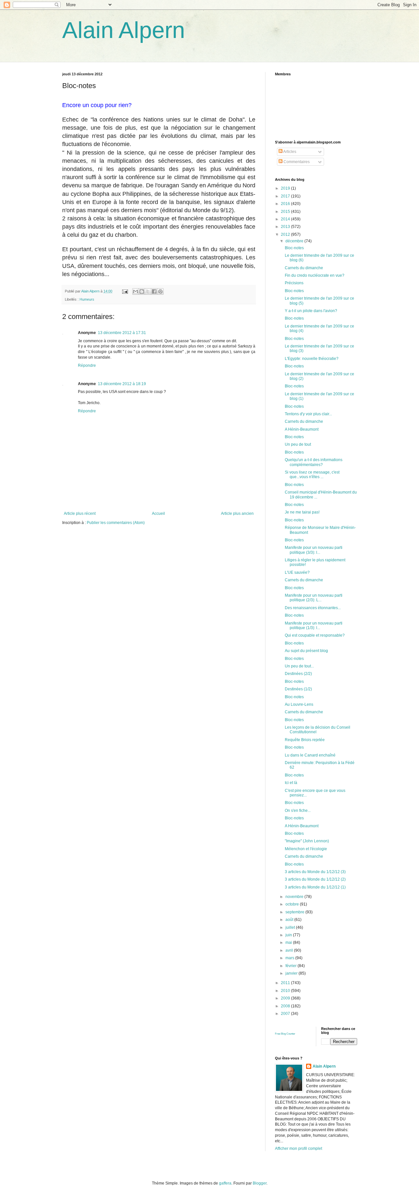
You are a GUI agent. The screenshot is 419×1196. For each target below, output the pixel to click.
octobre (292, 904)
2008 (286, 1006)
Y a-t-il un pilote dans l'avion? (311, 310)
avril (289, 950)
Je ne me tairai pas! (302, 512)
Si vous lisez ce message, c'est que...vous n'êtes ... (312, 474)
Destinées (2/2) (298, 673)
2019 (286, 188)
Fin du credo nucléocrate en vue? (314, 275)
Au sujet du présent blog (306, 650)
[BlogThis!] (141, 291)
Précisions (294, 283)
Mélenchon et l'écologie (306, 849)
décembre (294, 241)
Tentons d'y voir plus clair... (308, 414)
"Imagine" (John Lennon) (307, 841)
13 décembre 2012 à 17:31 (122, 332)
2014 (286, 219)
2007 (286, 1013)
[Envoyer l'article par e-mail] (124, 291)
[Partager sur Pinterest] (160, 291)
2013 (286, 226)
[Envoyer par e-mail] (135, 291)
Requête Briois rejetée (305, 740)
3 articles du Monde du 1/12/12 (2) (315, 879)
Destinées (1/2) (298, 689)
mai (289, 942)
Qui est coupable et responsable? (315, 635)
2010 (286, 990)
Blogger (259, 1183)
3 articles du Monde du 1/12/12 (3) (315, 871)
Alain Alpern (123, 30)
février (291, 965)
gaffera (225, 1183)
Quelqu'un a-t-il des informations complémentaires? (313, 462)
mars (290, 958)
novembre (294, 896)
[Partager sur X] (148, 291)
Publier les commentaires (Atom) (116, 522)
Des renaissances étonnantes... (313, 608)
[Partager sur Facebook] (154, 291)
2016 (286, 203)
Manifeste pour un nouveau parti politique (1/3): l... (313, 625)
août (289, 919)
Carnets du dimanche (304, 268)
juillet (290, 927)
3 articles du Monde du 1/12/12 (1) (315, 887)
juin (289, 935)
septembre (295, 912)
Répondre (87, 365)
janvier (292, 973)
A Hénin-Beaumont (302, 429)
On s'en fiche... (298, 810)
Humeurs (87, 299)
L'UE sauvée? (297, 572)
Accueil (158, 513)
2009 (286, 998)
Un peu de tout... (299, 666)
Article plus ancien (237, 513)
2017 (286, 196)
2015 (286, 211)
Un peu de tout (298, 444)
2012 (286, 234)
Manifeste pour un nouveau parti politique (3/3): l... (313, 549)
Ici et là (291, 782)
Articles (289, 151)
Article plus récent (80, 513)
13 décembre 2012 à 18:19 (122, 384)
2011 (286, 983)
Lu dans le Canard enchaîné (310, 755)
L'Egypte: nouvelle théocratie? (311, 358)
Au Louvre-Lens (299, 704)
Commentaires (296, 161)
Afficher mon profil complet (298, 1148)
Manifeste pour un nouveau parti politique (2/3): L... (313, 597)
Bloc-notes (294, 248)
